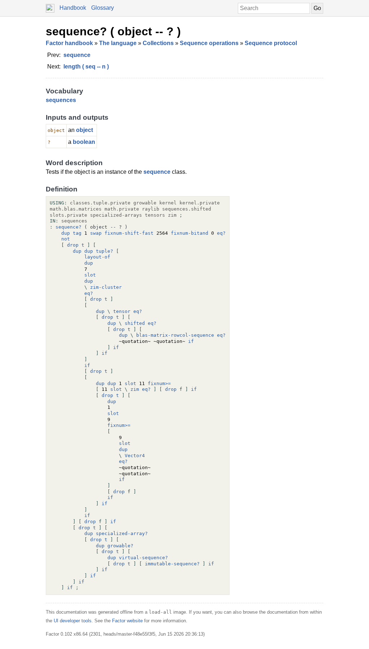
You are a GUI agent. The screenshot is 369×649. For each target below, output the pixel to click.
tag (77, 233)
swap (96, 233)
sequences (61, 100)
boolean (84, 142)
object (84, 130)
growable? (120, 545)
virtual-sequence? (143, 557)
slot (90, 275)
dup (65, 233)
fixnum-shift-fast (129, 233)
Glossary (102, 8)
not (65, 239)
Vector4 (135, 455)
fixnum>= (159, 383)
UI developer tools (73, 620)
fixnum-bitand (189, 233)
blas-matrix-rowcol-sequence (175, 335)
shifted (135, 323)
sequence (76, 55)
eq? (221, 233)
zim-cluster (106, 287)
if (191, 341)
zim (134, 389)
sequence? (68, 227)
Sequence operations (209, 43)
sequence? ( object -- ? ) (113, 31)
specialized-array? (122, 533)
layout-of (97, 257)
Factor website (127, 620)
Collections (158, 43)
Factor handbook (69, 43)
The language (118, 43)
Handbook (72, 8)
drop (73, 245)
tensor (121, 311)
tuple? (104, 251)
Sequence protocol (271, 43)
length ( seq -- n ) (86, 66)
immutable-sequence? (172, 563)
